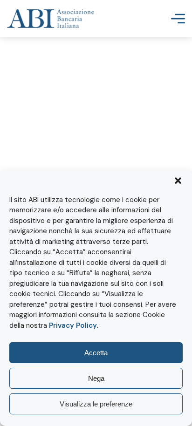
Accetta (96, 353)
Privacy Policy (73, 325)
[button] (178, 180)
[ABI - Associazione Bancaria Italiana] (50, 18)
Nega (96, 378)
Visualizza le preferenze (96, 404)
